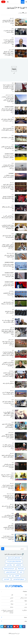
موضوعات (25, 591)
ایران (21, 572)
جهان (12, 595)
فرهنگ (12, 604)
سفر (26, 604)
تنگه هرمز (17, 576)
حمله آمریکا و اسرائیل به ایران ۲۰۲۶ (14, 561)
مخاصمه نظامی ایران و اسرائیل (14, 558)
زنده (3, 1)
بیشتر (26, 621)
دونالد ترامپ (9, 565)
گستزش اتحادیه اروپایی (11, 572)
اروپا (26, 595)
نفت (10, 576)
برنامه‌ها (11, 607)
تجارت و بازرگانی (23, 598)
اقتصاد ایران (6, 579)
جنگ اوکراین (18, 565)
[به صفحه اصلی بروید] (22, 2)
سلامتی (11, 601)
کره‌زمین (11, 598)
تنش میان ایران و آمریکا (9, 569)
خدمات (25, 617)
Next (26, 601)
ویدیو (25, 607)
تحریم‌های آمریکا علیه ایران (18, 579)
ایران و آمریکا (21, 569)
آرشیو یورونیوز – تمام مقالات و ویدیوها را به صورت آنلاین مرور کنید (7, 611)
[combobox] (14, 548)
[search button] (2, 548)
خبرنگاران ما (24, 610)
